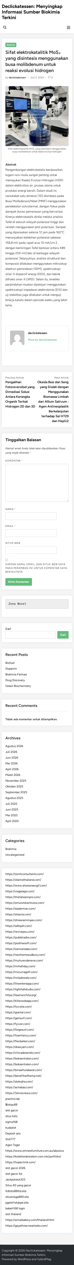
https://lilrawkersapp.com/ (22, 983)
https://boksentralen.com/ (22, 1058)
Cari (8, 629)
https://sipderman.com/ (20, 908)
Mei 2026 (11, 763)
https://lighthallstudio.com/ (22, 989)
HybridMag (44, 1259)
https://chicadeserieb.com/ (22, 1052)
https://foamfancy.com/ (20, 1035)
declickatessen (17, 77)
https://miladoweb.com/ (20, 977)
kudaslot (10, 1127)
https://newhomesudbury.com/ (25, 954)
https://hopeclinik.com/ (20, 1162)
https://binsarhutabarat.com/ (23, 1070)
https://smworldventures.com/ (24, 903)
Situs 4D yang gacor (18, 1185)
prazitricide (12, 1099)
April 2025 (12, 821)
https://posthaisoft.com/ (21, 943)
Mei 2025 (11, 815)
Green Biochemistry (18, 686)
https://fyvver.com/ (17, 1024)
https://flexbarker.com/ (20, 1041)
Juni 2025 (11, 809)
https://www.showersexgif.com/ (26, 885)
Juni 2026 (11, 757)
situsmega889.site (17, 1197)
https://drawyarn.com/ (19, 1047)
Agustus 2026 (14, 746)
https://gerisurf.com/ (18, 1018)
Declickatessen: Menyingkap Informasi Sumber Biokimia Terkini (32, 11)
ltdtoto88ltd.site (15, 1191)
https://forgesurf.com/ (19, 1029)
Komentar (14, 460)
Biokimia (11, 45)
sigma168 (11, 1122)
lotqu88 (11, 1104)
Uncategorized (14, 854)
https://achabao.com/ (19, 1087)
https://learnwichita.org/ (20, 995)
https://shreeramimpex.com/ (23, 920)
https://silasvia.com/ (18, 914)
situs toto (11, 1116)
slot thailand (13, 1214)
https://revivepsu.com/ (19, 931)
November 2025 (15, 780)
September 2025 (16, 792)
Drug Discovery (15, 680)
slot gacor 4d (13, 1173)
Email (10, 526)
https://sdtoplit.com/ (18, 926)
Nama (10, 509)
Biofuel (10, 663)
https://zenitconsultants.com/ (24, 874)
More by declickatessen (42, 339)
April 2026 (12, 769)
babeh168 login (15, 1208)
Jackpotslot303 (15, 1179)
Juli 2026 (11, 752)
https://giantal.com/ (18, 1012)
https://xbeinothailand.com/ (23, 879)
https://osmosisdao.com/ (21, 949)
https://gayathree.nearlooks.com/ (26, 1225)
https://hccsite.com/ (18, 1006)
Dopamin (11, 668)
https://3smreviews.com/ (21, 1093)
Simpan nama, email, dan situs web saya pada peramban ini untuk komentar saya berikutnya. (36, 568)
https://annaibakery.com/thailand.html (29, 1220)
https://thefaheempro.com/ (23, 897)
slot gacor (11, 1110)
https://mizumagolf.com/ (21, 972)
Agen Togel (12, 1145)
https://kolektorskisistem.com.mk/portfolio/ (33, 1156)
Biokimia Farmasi (16, 674)
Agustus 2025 (14, 798)
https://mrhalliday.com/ (20, 966)
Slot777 (10, 1139)
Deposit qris (12, 1133)
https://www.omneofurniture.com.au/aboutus (34, 1150)
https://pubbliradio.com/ (20, 937)
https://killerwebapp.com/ (22, 1001)
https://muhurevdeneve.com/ (24, 960)
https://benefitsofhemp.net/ (23, 1075)
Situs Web (12, 543)
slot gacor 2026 (15, 1168)
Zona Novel (17, 603)
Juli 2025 (11, 803)
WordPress (24, 1259)
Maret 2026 (12, 775)
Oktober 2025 (14, 786)
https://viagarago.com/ (19, 891)
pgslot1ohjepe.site (17, 1202)
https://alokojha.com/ (19, 1081)
